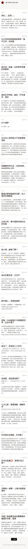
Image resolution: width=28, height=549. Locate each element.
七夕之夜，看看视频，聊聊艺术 (13, 405)
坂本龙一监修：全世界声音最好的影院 (13, 68)
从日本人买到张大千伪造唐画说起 (13, 139)
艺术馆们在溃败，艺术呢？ (12, 435)
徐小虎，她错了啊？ (9, 249)
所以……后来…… (8, 15)
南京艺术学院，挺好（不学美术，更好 (13, 96)
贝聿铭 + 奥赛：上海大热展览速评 (13, 489)
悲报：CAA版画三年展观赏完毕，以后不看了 (13, 321)
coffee (16, 544)
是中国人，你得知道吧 (10, 301)
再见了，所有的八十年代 (11, 346)
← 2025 (14, 539)
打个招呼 (5, 123)
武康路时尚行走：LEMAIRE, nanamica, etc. (13, 167)
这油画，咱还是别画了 (10, 378)
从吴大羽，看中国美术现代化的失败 (13, 222)
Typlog (9, 544)
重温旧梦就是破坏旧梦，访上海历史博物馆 (13, 195)
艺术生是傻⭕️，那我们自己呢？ (12, 461)
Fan (24, 544)
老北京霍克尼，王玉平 (10, 275)
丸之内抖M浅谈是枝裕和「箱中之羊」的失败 (13, 40)
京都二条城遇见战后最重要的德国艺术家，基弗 (13, 517)
